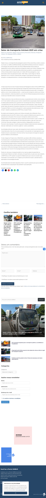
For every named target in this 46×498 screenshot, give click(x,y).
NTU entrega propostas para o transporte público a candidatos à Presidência (18, 227)
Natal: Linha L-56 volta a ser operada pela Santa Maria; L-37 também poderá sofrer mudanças (7, 229)
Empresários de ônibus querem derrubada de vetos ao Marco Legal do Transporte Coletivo (28, 229)
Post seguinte (40, 203)
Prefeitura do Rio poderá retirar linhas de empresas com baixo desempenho (38, 226)
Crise (17, 52)
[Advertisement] (23, 8)
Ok (15, 493)
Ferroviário (28, 52)
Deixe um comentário (6, 52)
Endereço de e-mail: (6, 392)
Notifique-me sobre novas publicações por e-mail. (15, 279)
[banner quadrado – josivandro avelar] (23, 435)
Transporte (38, 52)
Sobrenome (4, 386)
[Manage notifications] (44, 496)
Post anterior (5, 203)
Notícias (33, 52)
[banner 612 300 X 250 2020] (10, 455)
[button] (43, 3)
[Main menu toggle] (2, 2)
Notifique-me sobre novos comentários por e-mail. (15, 276)
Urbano (3, 54)
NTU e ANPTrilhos (7, 57)
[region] (15, 489)
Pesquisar (41, 299)
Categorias (4, 369)
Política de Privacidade (20, 490)
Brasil (14, 52)
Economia (22, 52)
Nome (2, 380)
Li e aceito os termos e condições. (12, 398)
